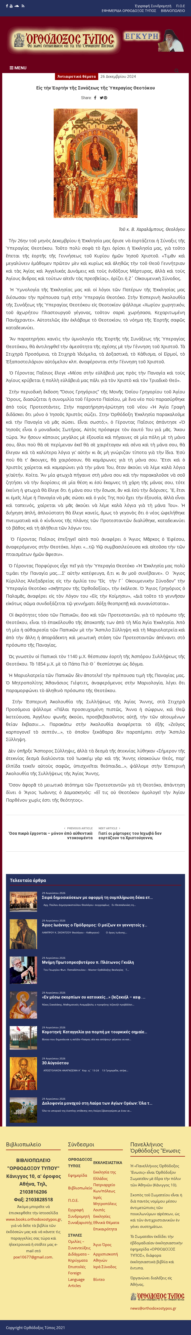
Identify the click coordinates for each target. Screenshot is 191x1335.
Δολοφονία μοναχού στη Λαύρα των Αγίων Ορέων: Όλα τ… (97, 1103)
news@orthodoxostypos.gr (153, 1308)
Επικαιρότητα (105, 1228)
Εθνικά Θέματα (106, 1222)
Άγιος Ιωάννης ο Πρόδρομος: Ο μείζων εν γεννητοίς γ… (94, 925)
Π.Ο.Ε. (73, 1200)
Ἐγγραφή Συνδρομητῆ (153, 5)
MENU (19, 67)
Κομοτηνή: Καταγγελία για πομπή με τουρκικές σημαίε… (94, 1032)
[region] (153, 40)
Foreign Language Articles (76, 1279)
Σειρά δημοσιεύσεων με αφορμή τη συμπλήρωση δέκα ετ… (97, 897)
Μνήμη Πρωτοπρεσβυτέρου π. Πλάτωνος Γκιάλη (88, 962)
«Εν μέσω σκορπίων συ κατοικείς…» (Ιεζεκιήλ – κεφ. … (93, 997)
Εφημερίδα (77, 1175)
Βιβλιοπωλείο (80, 1187)
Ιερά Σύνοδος (104, 1266)
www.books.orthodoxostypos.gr (33, 1219)
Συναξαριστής (80, 1222)
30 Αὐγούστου (55, 1063)
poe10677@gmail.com (32, 1256)
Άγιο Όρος (102, 1244)
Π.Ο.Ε (180, 5)
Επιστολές (77, 1266)
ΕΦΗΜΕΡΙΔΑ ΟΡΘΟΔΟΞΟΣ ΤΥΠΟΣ (129, 10)
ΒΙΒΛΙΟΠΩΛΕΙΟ (173, 10)
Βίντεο (99, 1279)
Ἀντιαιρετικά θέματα (76, 76)
